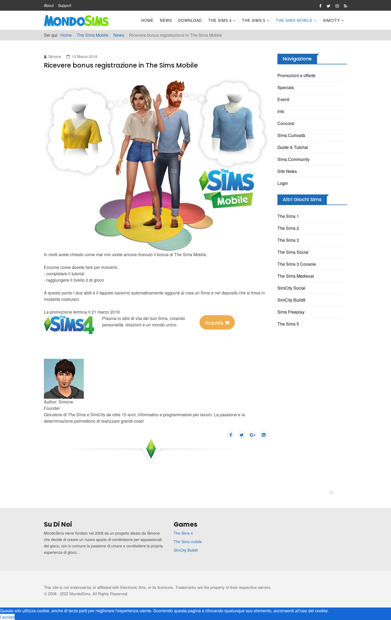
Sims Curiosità (291, 135)
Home (147, 20)
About (49, 5)
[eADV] (331, 492)
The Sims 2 (288, 228)
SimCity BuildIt (291, 300)
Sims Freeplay (291, 312)
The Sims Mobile (294, 20)
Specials (285, 87)
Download (190, 20)
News (166, 20)
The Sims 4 (220, 20)
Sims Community (293, 159)
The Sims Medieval (295, 276)
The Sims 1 (288, 216)
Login (282, 183)
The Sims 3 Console (296, 264)
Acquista (215, 322)
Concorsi (285, 123)
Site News (287, 171)
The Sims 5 (253, 20)
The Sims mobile (188, 541)
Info (280, 111)
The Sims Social (293, 252)
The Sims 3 (288, 240)
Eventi (283, 99)
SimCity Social (291, 288)
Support (64, 5)
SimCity (331, 20)
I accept (7, 617)
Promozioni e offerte (296, 75)
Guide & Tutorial (292, 147)
